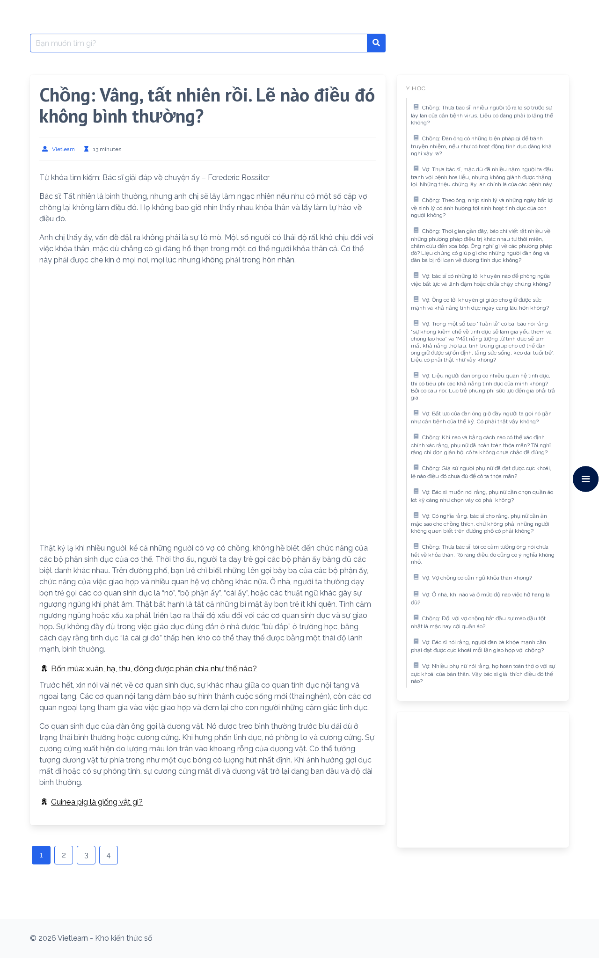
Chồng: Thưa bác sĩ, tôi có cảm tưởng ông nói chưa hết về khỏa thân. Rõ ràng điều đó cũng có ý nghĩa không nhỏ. (483, 555)
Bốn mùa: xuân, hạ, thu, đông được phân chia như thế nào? (154, 668)
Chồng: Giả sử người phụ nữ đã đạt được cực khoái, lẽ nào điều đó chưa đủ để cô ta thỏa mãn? (481, 472)
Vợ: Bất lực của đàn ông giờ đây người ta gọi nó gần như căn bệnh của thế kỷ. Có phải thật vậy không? (481, 417)
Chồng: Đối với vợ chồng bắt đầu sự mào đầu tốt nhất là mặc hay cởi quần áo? (478, 622)
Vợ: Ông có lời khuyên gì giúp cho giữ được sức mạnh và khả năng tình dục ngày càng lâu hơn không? (480, 304)
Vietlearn (63, 149)
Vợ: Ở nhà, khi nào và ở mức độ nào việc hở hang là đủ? (480, 598)
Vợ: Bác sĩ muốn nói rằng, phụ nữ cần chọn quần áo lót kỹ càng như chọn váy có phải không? (482, 496)
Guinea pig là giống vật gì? (97, 801)
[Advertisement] (207, 338)
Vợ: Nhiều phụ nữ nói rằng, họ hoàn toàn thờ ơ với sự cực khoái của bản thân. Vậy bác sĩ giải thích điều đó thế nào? (483, 674)
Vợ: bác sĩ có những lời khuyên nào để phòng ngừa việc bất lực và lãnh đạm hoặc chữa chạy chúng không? (481, 280)
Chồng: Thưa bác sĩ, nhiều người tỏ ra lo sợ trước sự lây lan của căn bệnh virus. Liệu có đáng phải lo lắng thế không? (482, 115)
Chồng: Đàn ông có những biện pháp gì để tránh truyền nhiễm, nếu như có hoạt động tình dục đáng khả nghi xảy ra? (481, 146)
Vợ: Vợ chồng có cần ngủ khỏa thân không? (477, 577)
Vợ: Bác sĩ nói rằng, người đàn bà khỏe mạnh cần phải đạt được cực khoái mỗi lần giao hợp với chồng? (478, 646)
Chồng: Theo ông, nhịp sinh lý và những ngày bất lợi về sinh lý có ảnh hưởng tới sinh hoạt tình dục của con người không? (482, 208)
